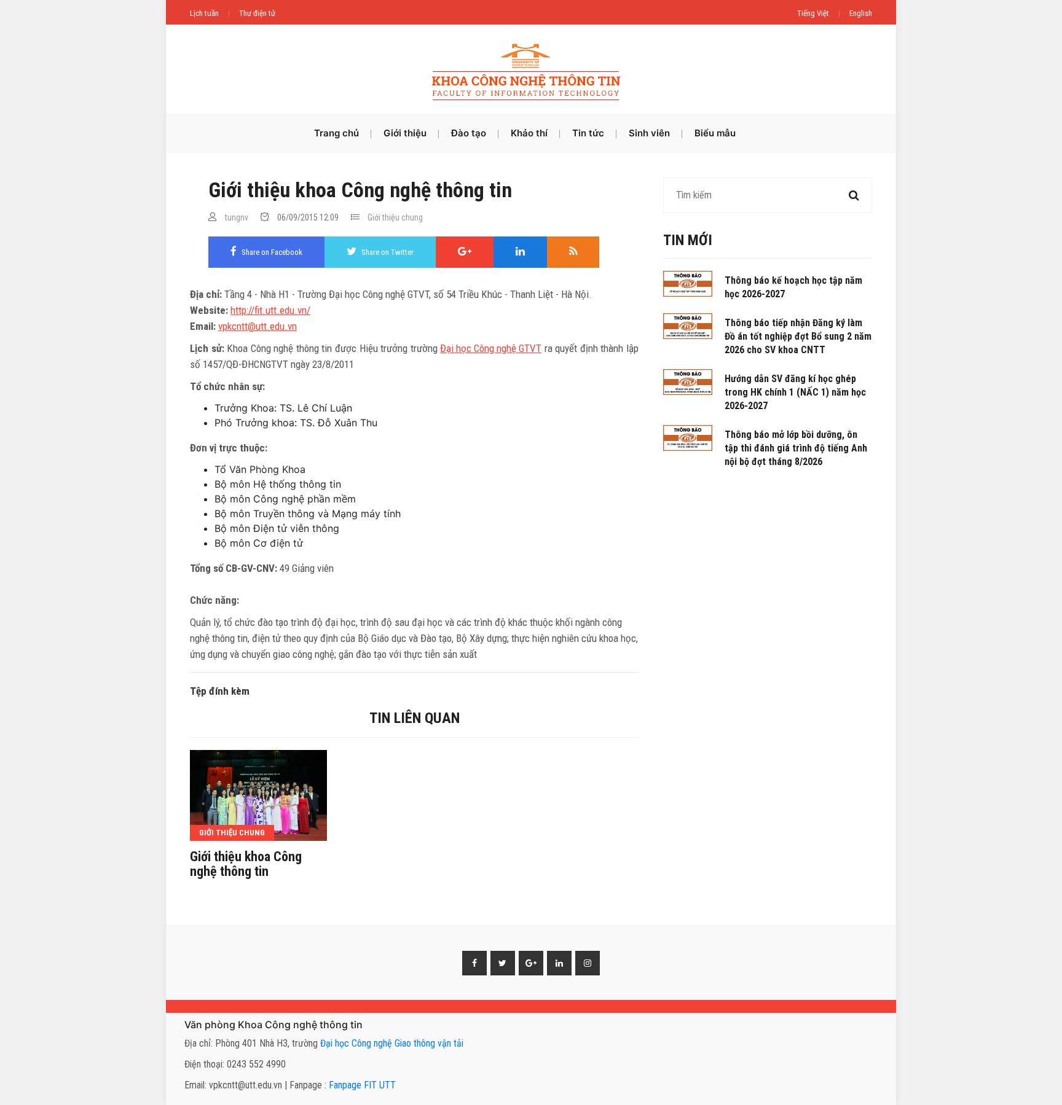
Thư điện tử (257, 13)
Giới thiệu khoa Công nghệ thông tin (246, 864)
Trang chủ (336, 133)
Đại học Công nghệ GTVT (490, 348)
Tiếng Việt (813, 13)
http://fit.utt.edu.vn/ (270, 310)
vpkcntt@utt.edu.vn (257, 326)
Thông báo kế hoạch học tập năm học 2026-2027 (793, 287)
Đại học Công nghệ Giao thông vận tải (391, 1043)
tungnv (236, 217)
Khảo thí (529, 133)
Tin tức (588, 133)
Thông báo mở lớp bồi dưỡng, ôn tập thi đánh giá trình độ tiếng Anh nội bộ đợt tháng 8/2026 (796, 448)
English (860, 13)
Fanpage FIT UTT (362, 1085)
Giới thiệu (405, 133)
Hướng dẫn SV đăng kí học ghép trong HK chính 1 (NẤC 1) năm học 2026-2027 (795, 392)
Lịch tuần (204, 13)
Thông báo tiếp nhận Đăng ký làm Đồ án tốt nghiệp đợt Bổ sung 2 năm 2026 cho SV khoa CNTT (798, 336)
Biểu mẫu (715, 133)
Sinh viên (649, 133)
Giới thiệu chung (395, 217)
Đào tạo (468, 133)
